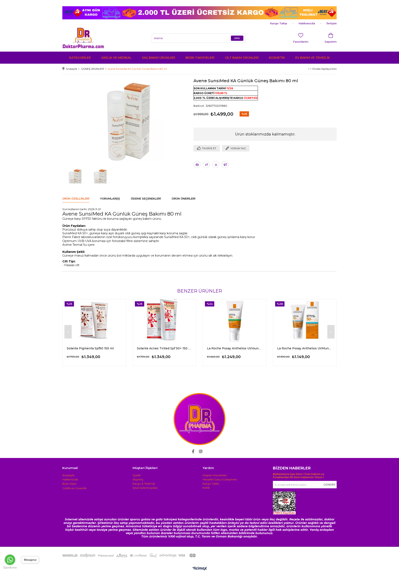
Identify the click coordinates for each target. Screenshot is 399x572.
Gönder (329, 484)
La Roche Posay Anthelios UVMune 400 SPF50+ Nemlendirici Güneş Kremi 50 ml (304, 348)
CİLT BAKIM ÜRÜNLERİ (242, 58)
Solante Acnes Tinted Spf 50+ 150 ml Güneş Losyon (164, 348)
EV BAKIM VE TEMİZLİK (312, 58)
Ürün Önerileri (183, 198)
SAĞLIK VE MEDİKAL (116, 58)
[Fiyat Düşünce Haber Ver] (215, 164)
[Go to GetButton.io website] (10, 567)
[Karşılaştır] (206, 164)
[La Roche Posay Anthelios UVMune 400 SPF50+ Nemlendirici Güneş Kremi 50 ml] (305, 320)
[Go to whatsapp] (10, 560)
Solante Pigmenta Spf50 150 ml (90, 348)
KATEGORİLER (80, 58)
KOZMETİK (277, 58)
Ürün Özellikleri (75, 198)
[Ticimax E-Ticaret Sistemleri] (199, 569)
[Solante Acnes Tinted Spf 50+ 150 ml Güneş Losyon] (164, 320)
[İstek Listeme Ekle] (197, 164)
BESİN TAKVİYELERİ (199, 58)
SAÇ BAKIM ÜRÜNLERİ (158, 58)
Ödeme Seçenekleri (146, 198)
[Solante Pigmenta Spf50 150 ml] (94, 320)
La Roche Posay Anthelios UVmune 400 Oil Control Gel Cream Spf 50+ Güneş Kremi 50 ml (234, 348)
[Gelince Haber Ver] (225, 164)
